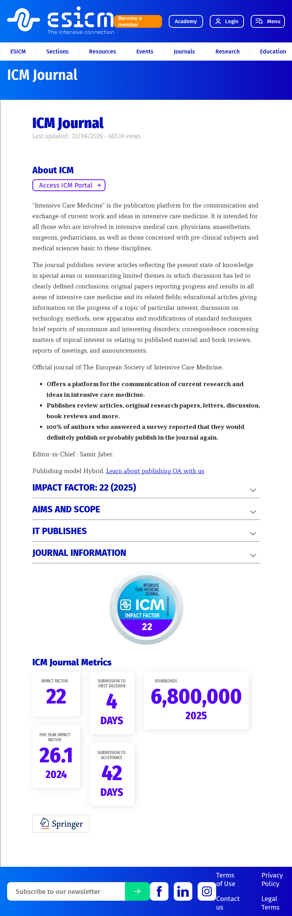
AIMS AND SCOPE (66, 509)
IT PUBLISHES (59, 531)
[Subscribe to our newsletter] (137, 891)
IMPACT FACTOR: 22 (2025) (84, 487)
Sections (57, 51)
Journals (184, 51)
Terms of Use (225, 879)
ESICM (18, 51)
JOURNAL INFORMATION (79, 553)
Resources (102, 51)
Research (227, 51)
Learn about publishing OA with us (155, 471)
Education (273, 51)
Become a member (130, 21)
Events (144, 51)
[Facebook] (159, 891)
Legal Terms (270, 903)
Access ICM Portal (66, 185)
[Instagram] (207, 891)
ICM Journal (42, 75)
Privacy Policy (272, 879)
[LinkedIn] (183, 891)
